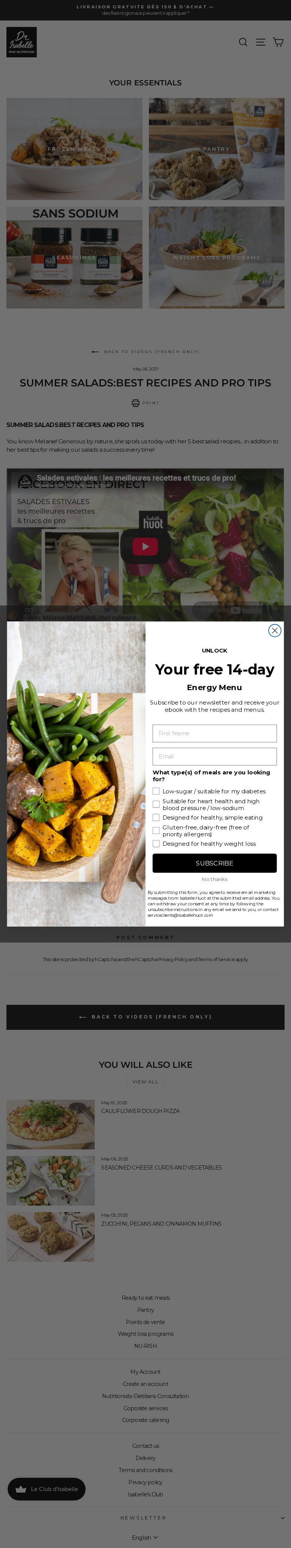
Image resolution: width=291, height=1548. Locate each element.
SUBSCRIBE (214, 863)
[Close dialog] (275, 630)
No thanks (214, 879)
